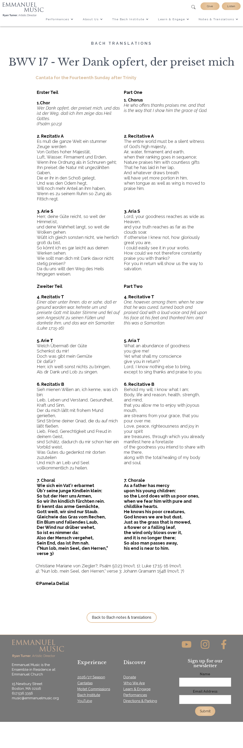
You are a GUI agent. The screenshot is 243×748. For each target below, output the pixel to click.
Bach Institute (88, 695)
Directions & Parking (140, 701)
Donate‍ (129, 677)
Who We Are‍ (134, 683)
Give (210, 6)
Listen (231, 6)
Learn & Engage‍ (136, 689)
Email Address (205, 691)
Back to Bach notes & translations (121, 617)
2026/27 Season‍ (91, 677)
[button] (59, 19)
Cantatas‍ (85, 683)
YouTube (84, 701)
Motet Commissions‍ (93, 689)
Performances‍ (135, 695)
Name (205, 674)
